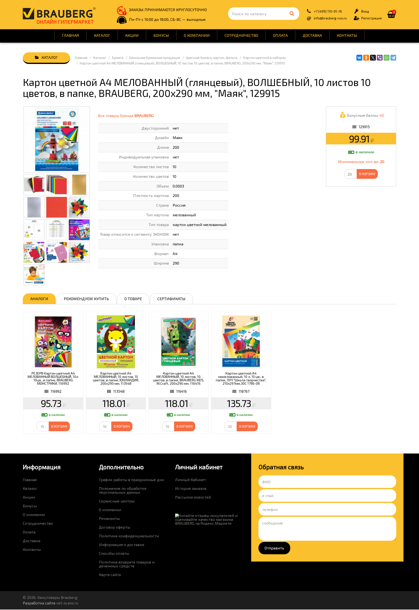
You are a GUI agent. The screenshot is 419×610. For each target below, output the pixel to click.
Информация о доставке (121, 544)
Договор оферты (114, 527)
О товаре (133, 298)
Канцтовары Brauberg (59, 13)
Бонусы (161, 35)
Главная (70, 35)
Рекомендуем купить (86, 298)
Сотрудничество (241, 35)
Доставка (312, 35)
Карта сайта (110, 574)
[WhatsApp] (386, 58)
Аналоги (39, 298)
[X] (373, 58)
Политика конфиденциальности (129, 535)
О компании (197, 35)
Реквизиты (109, 518)
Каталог (102, 35)
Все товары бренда (126, 115)
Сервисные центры (117, 501)
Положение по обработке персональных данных (122, 490)
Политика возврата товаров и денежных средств (126, 564)
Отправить (274, 548)
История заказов (190, 488)
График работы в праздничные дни (131, 479)
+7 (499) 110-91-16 (328, 11)
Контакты (347, 35)
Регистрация (371, 18)
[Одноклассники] (366, 58)
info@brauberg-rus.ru (330, 18)
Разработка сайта (39, 603)
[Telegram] (393, 58)
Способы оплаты (114, 553)
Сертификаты (171, 298)
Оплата (280, 35)
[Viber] (380, 58)
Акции (132, 35)
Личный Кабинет (190, 479)
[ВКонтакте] (359, 58)
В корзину (367, 174)
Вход (365, 11)
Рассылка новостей (193, 497)
